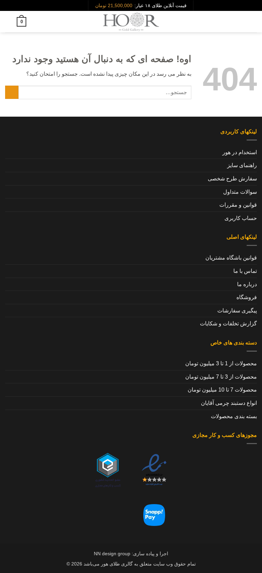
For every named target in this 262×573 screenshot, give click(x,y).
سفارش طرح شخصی (232, 178)
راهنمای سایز (242, 165)
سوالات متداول (240, 192)
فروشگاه (246, 297)
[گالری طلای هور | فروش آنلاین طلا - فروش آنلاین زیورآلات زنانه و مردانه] (131, 21)
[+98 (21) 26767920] (71, 6)
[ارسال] (11, 92)
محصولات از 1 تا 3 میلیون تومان (221, 363)
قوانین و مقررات (238, 205)
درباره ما (247, 284)
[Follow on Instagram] (82, 5)
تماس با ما (245, 271)
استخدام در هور (239, 152)
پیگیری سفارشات (237, 310)
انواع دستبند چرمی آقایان (229, 403)
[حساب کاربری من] (8, 21)
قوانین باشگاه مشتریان (231, 258)
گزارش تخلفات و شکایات (228, 323)
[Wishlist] (34, 21)
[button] (253, 21)
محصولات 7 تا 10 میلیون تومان (222, 390)
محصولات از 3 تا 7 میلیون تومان (221, 377)
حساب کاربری (240, 218)
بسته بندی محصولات (234, 416)
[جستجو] (241, 21)
